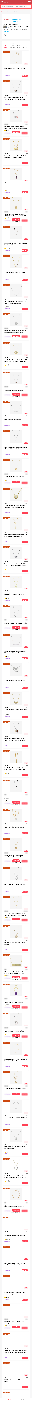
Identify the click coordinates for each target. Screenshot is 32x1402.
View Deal (16, 132)
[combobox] (16, 6)
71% (26, 1317)
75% (26, 209)
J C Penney (14, 11)
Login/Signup (23, 2)
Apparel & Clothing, (17, 19)
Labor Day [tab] (18, 46)
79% (26, 559)
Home (6, 11)
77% (26, 93)
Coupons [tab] (24, 47)
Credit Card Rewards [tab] (12, 45)
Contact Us (12, 2)
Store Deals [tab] (5, 46)
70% (26, 268)
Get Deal (24, 75)
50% (26, 64)
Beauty (14, 21)
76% (26, 734)
